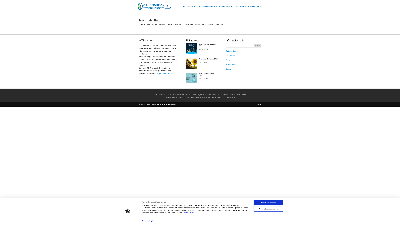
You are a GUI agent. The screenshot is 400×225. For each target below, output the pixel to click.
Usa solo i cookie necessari (268, 209)
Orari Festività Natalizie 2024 (207, 45)
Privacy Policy (231, 65)
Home (183, 6)
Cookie (228, 69)
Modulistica (251, 6)
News (199, 6)
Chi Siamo (190, 6)
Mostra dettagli (147, 221)
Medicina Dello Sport (225, 6)
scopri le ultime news (164, 74)
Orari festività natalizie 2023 (207, 74)
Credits (259, 104)
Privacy (228, 60)
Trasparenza (230, 56)
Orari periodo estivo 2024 (208, 59)
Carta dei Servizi (232, 51)
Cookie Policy (188, 213)
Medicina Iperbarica (209, 6)
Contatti (259, 6)
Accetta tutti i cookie (268, 203)
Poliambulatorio (241, 6)
